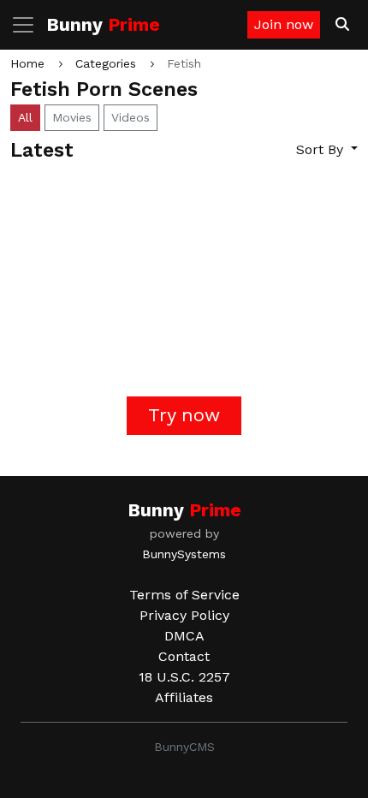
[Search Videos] (342, 25)
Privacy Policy (184, 615)
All (25, 117)
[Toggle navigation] (28, 25)
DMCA (184, 636)
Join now (283, 24)
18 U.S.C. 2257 (184, 677)
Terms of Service (184, 595)
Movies (72, 117)
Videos (130, 117)
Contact (184, 656)
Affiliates (184, 697)
